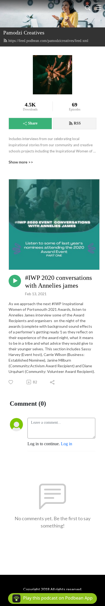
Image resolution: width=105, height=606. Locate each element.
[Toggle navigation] (99, 7)
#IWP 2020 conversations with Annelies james (58, 281)
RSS (77, 123)
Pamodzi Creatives (23, 32)
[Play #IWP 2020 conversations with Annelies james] (15, 281)
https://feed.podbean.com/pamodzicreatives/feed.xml (48, 41)
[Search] (88, 7)
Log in (66, 443)
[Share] (53, 382)
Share (32, 123)
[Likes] (11, 382)
